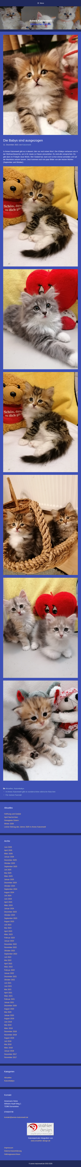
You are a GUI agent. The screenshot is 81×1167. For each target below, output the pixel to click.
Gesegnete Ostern (11, 820)
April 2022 (8, 964)
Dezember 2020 (10, 1006)
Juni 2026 (8, 847)
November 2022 (10, 947)
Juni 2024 (8, 899)
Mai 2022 (7, 960)
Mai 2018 (7, 1044)
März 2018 (8, 1048)
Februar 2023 (9, 938)
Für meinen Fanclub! (14, 795)
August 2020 (9, 1009)
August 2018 (9, 1038)
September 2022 (10, 954)
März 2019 (8, 1028)
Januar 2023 (9, 941)
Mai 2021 (7, 989)
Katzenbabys (19, 789)
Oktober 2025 (9, 863)
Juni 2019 (8, 1022)
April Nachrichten (11, 817)
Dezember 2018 (10, 1031)
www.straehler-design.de (40, 1141)
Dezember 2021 (10, 977)
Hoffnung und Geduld (12, 814)
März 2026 (8, 854)
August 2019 (9, 1019)
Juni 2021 (8, 986)
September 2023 (10, 918)
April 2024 (8, 902)
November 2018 (10, 1035)
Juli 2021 (7, 983)
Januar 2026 (9, 857)
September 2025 (10, 867)
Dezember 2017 (10, 1054)
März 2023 (8, 934)
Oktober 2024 (9, 886)
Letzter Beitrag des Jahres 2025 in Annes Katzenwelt (25, 827)
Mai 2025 (7, 873)
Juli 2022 (7, 957)
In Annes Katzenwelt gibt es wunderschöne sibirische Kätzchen (30, 792)
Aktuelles (9, 789)
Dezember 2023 (10, 912)
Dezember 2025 (10, 860)
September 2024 (10, 889)
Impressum (8, 1148)
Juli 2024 (7, 896)
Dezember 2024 (10, 883)
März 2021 (8, 996)
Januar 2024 (9, 909)
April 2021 (8, 993)
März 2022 (8, 967)
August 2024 (9, 892)
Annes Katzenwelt (40, 20)
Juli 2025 (7, 870)
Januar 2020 (9, 1015)
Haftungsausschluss (12, 1154)
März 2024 (8, 905)
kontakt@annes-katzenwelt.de (16, 1117)
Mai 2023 (7, 928)
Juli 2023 (7, 925)
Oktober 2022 (9, 951)
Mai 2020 (7, 1012)
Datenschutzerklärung (13, 1151)
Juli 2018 (7, 1041)
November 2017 (10, 1057)
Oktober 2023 (9, 915)
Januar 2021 (9, 1002)
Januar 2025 (9, 879)
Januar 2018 (9, 1051)
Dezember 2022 (10, 944)
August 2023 (9, 921)
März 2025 (8, 876)
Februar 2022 (9, 970)
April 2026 (8, 850)
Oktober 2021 (9, 980)
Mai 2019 (7, 1025)
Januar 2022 (9, 973)
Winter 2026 (9, 824)
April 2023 (8, 931)
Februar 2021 (9, 999)
